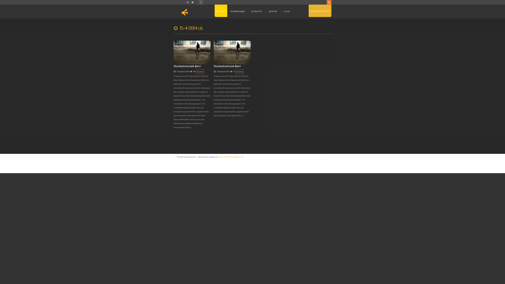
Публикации (238, 11)
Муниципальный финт (187, 66)
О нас (287, 11)
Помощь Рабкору (320, 11)
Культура (256, 11)
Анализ (200, 71)
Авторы (273, 11)
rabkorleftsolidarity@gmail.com (231, 157)
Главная (221, 11)
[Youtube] (187, 2)
